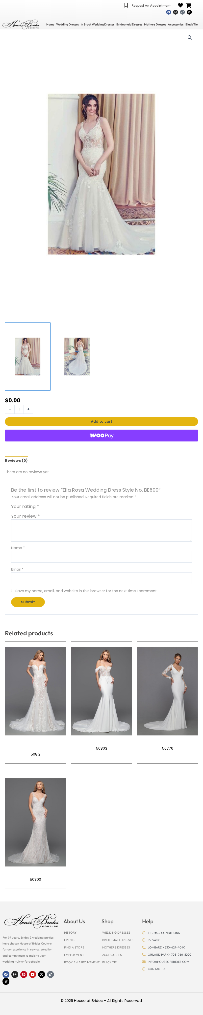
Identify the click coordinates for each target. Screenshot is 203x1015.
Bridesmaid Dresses (129, 24)
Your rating (25, 506)
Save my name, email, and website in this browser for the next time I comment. (86, 590)
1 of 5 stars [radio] (43, 508)
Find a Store (74, 947)
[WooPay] (101, 435)
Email (17, 569)
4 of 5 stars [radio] (59, 508)
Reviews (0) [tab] (16, 460)
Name (18, 547)
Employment (74, 955)
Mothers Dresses (155, 24)
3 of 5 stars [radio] (54, 508)
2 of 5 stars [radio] (49, 508)
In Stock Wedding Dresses (97, 24)
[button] (189, 37)
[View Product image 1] (28, 357)
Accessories (175, 24)
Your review (25, 516)
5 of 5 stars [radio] (65, 508)
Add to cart (101, 421)
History (70, 932)
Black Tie (191, 24)
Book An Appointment (82, 962)
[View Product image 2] (77, 357)
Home (50, 24)
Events (69, 940)
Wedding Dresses (67, 24)
